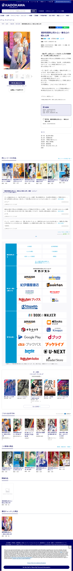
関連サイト (43, 1)
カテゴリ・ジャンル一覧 (23, 1)
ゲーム (2, 20)
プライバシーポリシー (29, 544)
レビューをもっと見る (63, 232)
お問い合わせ (19, 544)
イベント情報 (60, 11)
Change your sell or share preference (21, 558)
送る (67, 27)
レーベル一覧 (35, 1)
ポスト (52, 27)
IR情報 (13, 542)
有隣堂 (54, 256)
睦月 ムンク (60, 38)
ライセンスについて (34, 542)
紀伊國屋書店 (54, 246)
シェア (59, 27)
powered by (59, 234)
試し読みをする (18, 83)
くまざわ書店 (29, 251)
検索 (33, 11)
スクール (11, 20)
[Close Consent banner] (70, 547)
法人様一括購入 (50, 542)
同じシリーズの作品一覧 (64, 158)
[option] (7, 494)
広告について (25, 542)
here (61, 552)
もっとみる (36, 406)
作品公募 (51, 1)
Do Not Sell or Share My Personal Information (56, 544)
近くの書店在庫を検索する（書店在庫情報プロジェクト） (42, 262)
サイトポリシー (39, 544)
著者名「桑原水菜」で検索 (63, 446)
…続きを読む (60, 199)
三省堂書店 (55, 251)
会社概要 (8, 542)
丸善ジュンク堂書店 (29, 256)
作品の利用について (10, 544)
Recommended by (60, 413)
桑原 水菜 (47, 38)
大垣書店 (29, 246)
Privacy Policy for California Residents (36, 563)
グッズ (7, 20)
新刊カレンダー (50, 11)
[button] (31, 76)
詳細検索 (41, 11)
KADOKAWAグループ (60, 542)
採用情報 (18, 542)
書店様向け (42, 542)
